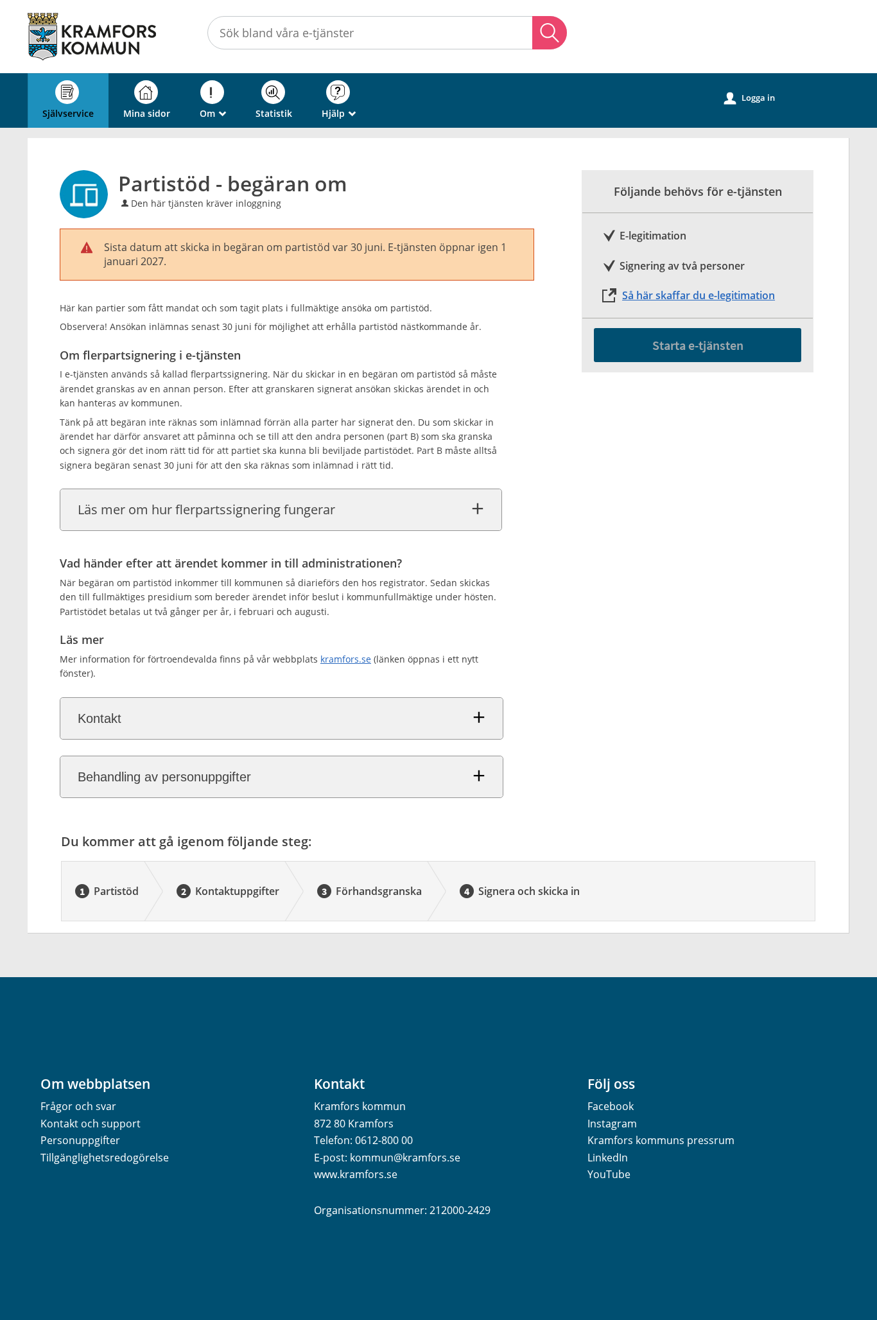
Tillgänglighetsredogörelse (104, 1158)
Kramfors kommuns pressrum (660, 1140)
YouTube (608, 1174)
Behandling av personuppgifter (164, 777)
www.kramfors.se (355, 1174)
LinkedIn (607, 1158)
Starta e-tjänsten (697, 345)
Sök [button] (549, 32)
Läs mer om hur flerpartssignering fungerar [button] (206, 509)
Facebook (610, 1106)
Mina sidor (146, 113)
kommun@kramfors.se (405, 1158)
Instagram (612, 1123)
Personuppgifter (80, 1140)
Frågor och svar (78, 1106)
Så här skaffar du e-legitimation (698, 295)
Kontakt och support (90, 1123)
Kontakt (99, 718)
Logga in (749, 98)
